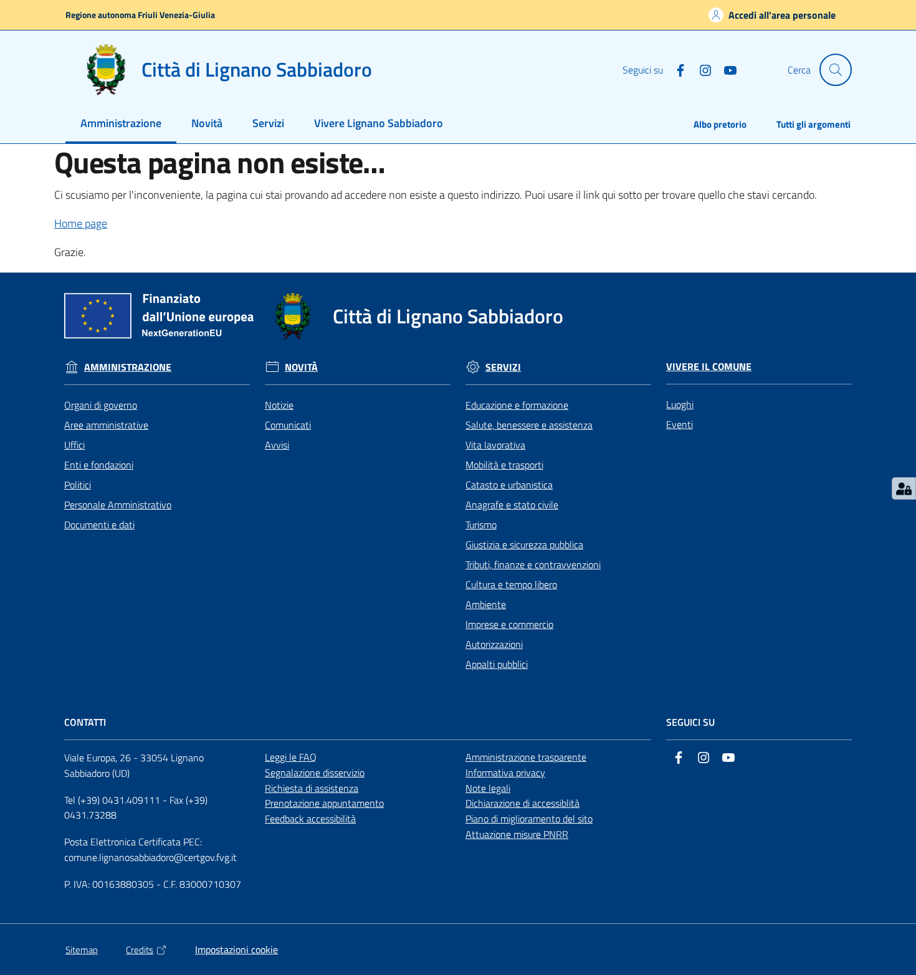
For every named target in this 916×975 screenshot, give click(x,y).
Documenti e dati (99, 524)
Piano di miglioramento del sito (529, 818)
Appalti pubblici (496, 664)
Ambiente (485, 604)
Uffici (74, 444)
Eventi (679, 424)
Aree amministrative (106, 424)
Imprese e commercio (509, 624)
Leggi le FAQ (291, 756)
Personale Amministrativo (117, 504)
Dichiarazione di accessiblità (522, 803)
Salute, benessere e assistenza (529, 424)
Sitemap (81, 950)
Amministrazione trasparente (525, 756)
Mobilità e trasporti (504, 464)
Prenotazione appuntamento (324, 803)
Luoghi (680, 404)
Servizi (503, 367)
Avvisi (277, 444)
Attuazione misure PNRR (516, 834)
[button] (836, 70)
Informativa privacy (505, 772)
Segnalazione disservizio (315, 772)
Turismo (481, 524)
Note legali (487, 788)
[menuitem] (120, 124)
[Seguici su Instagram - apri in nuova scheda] (700, 69)
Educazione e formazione (516, 404)
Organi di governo (100, 404)
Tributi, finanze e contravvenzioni (533, 564)
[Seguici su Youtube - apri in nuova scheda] (725, 69)
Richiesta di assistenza (311, 788)
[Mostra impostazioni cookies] (904, 488)
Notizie (279, 404)
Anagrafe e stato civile (511, 504)
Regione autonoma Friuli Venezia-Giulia (140, 14)
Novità (301, 367)
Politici (77, 484)
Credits (139, 950)
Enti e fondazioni (98, 464)
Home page (80, 223)
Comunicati (288, 424)
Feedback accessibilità (310, 818)
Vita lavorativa (495, 444)
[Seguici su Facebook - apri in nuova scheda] (675, 69)
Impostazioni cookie (236, 949)
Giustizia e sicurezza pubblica (524, 544)
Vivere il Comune (708, 366)
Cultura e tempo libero (511, 584)
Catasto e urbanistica (509, 484)
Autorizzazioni (494, 644)
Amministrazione (127, 367)
